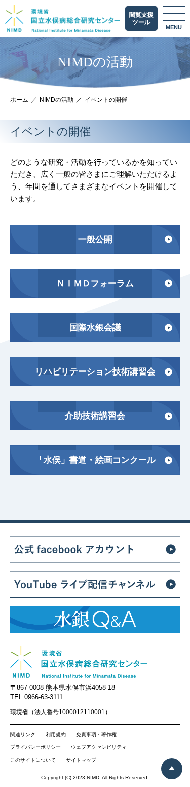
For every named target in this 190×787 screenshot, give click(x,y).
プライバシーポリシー (35, 747)
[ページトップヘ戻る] (171, 768)
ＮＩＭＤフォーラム (95, 283)
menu (174, 27)
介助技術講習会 (95, 416)
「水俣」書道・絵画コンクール (95, 460)
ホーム (19, 99)
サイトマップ (81, 760)
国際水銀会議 (95, 327)
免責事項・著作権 (96, 734)
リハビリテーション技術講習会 (95, 372)
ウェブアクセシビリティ (99, 747)
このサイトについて (33, 760)
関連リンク (22, 734)
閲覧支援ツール (141, 18)
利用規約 (56, 734)
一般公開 (95, 239)
